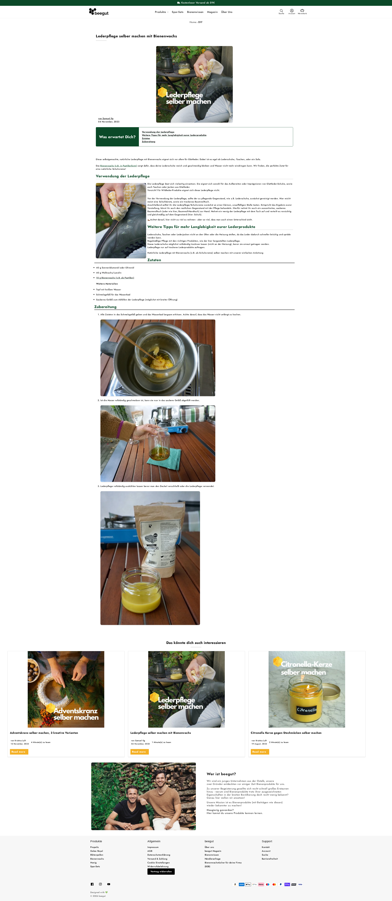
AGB (149, 850)
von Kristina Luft (18, 740)
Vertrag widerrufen (161, 871)
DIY (200, 22)
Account (266, 850)
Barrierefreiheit (270, 858)
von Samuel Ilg (105, 118)
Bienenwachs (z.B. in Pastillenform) (118, 165)
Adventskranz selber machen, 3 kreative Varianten (44, 733)
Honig (93, 862)
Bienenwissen (212, 854)
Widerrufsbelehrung (157, 866)
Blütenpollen (96, 854)
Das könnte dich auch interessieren (196, 642)
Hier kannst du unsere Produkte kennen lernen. (235, 813)
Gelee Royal (96, 850)
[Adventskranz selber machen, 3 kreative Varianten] (66, 689)
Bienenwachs (97, 858)
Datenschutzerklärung (158, 854)
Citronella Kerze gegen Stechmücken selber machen (286, 733)
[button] (161, 11)
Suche (265, 854)
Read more (18, 751)
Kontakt (266, 847)
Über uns (209, 847)
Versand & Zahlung (157, 858)
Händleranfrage (213, 858)
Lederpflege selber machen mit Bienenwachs (160, 733)
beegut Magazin (213, 850)
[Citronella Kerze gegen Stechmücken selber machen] (307, 689)
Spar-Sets (95, 866)
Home (193, 22)
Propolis (94, 847)
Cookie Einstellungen (158, 862)
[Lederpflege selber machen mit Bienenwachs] (186, 689)
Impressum (152, 847)
